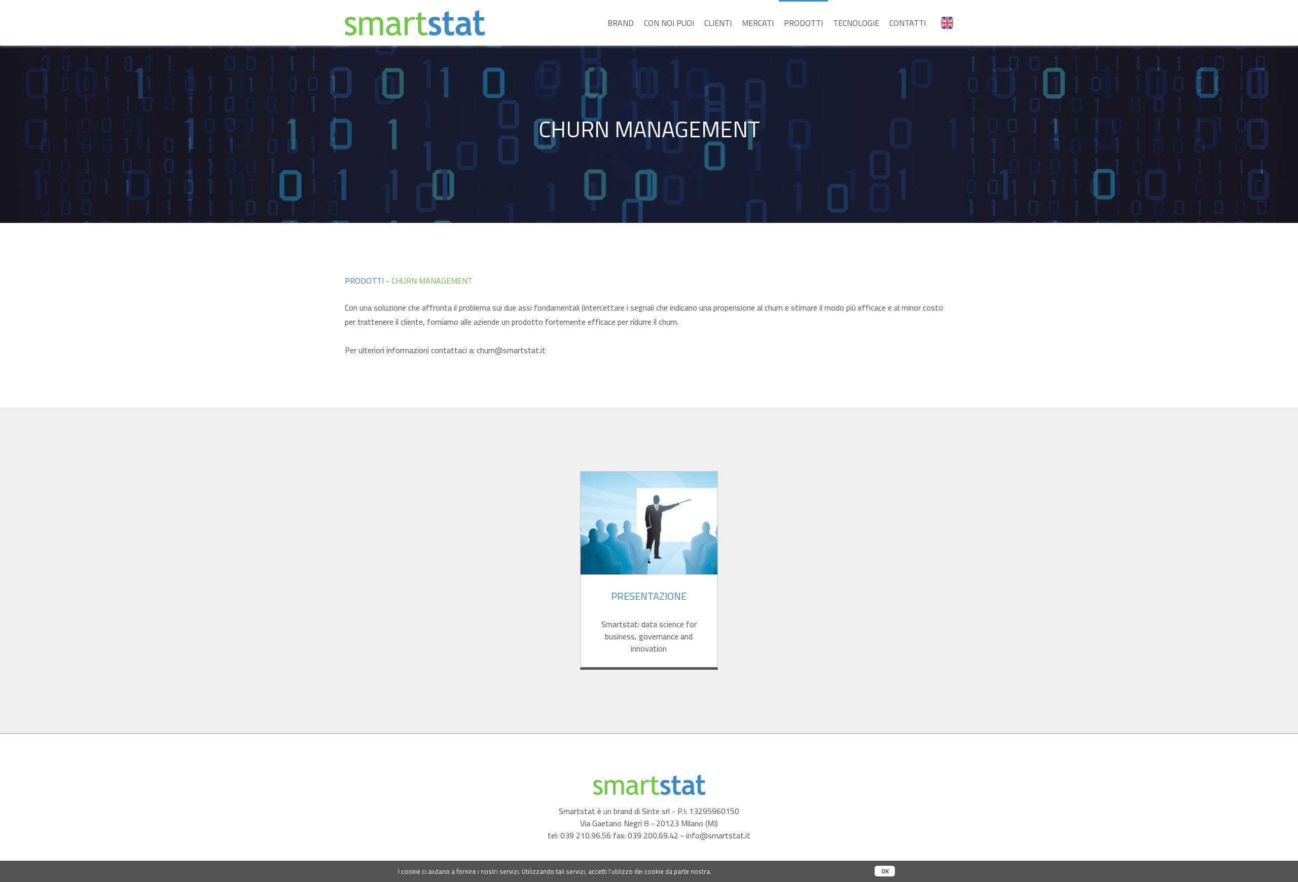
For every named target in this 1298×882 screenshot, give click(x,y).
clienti (718, 23)
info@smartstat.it (718, 835)
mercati (758, 23)
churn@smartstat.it (511, 350)
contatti (907, 23)
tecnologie (856, 23)
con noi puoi (669, 23)
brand (620, 23)
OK (885, 871)
